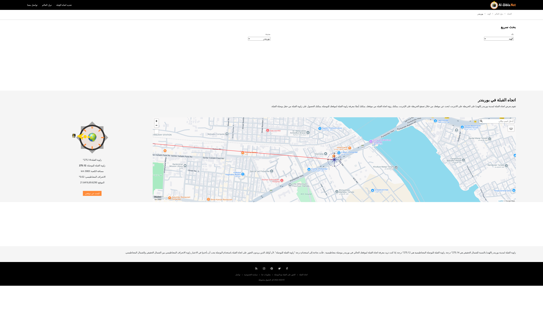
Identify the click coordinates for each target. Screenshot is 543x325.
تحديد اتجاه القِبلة (64, 4)
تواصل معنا (32, 4)
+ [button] (156, 121)
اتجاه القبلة (303, 274)
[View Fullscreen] (156, 131)
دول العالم (47, 4)
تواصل (237, 274)
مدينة (267, 34)
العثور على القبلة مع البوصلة (285, 274)
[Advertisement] (278, 68)
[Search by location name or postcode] (481, 121)
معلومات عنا (266, 274)
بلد (512, 34)
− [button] (156, 125)
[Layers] (511, 128)
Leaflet (500, 201)
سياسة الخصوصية (251, 274)
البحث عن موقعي (92, 193)
